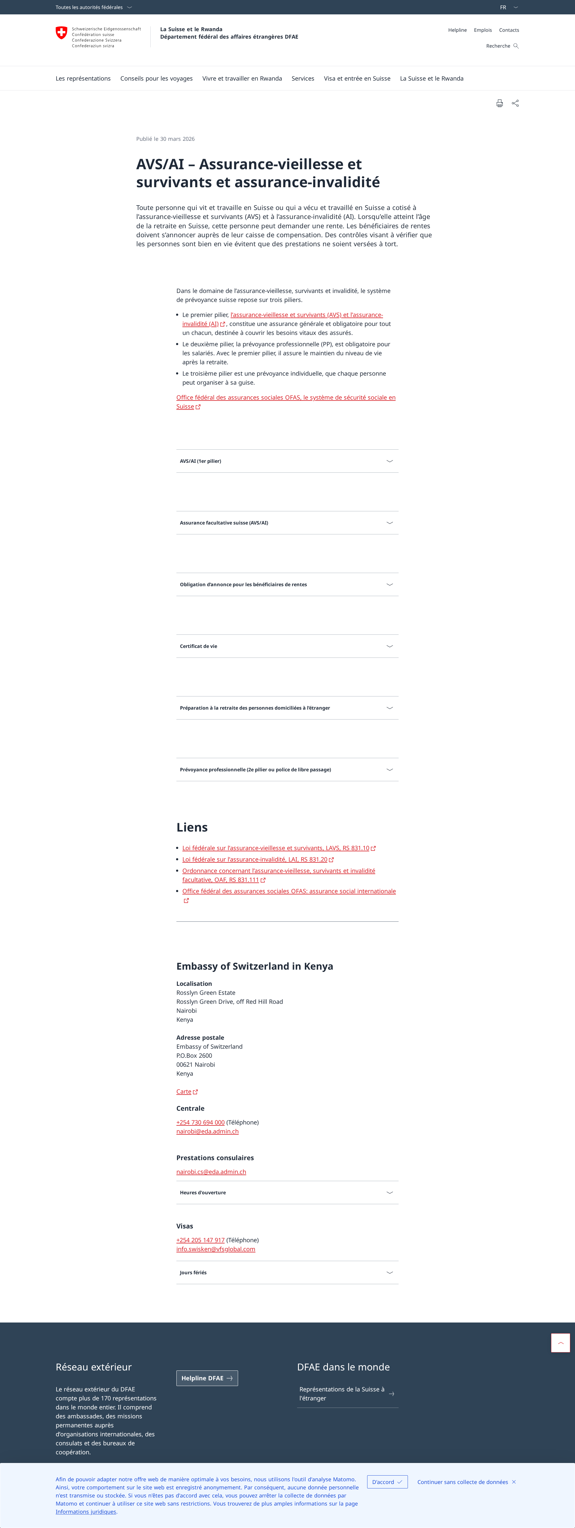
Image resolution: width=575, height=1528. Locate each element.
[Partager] (515, 103)
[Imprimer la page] (499, 103)
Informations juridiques (86, 1511)
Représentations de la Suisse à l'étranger (342, 1393)
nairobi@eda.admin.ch (207, 1131)
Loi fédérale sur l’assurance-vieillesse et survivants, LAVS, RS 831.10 (275, 848)
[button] (83, 78)
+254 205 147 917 (200, 1240)
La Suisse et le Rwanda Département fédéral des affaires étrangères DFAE (229, 32)
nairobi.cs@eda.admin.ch (211, 1172)
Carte (183, 1091)
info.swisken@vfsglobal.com (215, 1249)
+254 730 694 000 (200, 1122)
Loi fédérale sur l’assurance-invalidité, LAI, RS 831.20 (254, 859)
